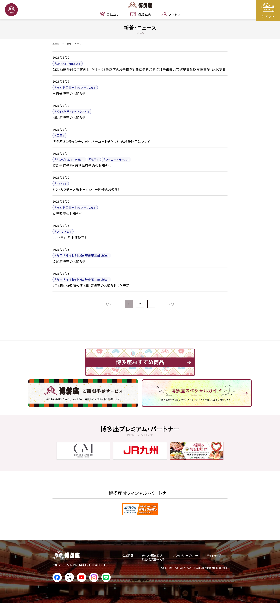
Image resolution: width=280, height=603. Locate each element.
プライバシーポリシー (186, 555)
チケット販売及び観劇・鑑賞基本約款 (153, 557)
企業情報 (128, 555)
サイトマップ (214, 555)
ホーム (55, 43)
